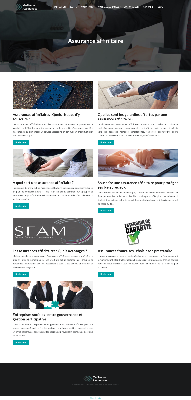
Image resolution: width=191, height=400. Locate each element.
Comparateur (131, 7)
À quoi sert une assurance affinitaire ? (43, 182)
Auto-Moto (87, 7)
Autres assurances (108, 7)
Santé (73, 7)
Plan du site (95, 398)
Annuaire (148, 7)
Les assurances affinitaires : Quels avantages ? (50, 251)
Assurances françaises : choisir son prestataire (135, 251)
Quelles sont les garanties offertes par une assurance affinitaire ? (132, 116)
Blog (160, 7)
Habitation (59, 7)
